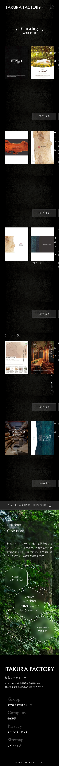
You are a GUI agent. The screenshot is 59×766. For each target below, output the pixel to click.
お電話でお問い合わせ (30, 602)
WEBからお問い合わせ (16, 578)
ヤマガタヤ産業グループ (20, 701)
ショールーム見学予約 (19, 505)
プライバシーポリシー (19, 728)
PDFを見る (44, 116)
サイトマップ (15, 742)
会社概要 (17, 715)
